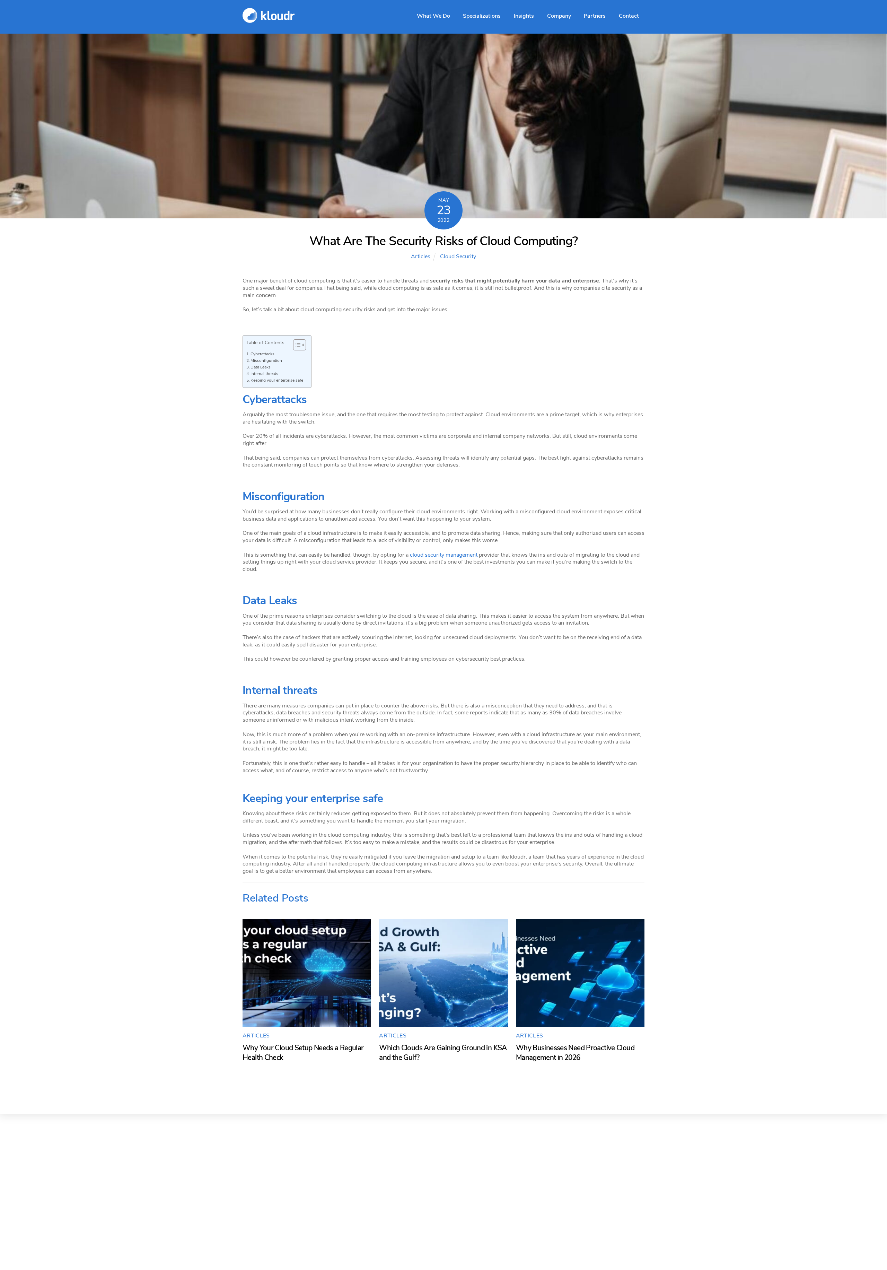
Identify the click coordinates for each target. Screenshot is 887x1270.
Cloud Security (458, 256)
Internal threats (264, 373)
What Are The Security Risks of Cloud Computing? (443, 241)
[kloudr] (269, 19)
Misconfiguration (266, 360)
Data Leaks (261, 367)
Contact (629, 16)
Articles (420, 256)
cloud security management (443, 555)
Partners (595, 16)
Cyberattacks (262, 354)
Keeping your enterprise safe (277, 380)
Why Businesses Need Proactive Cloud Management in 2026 (575, 1052)
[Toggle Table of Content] (296, 345)
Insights (524, 16)
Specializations (482, 16)
